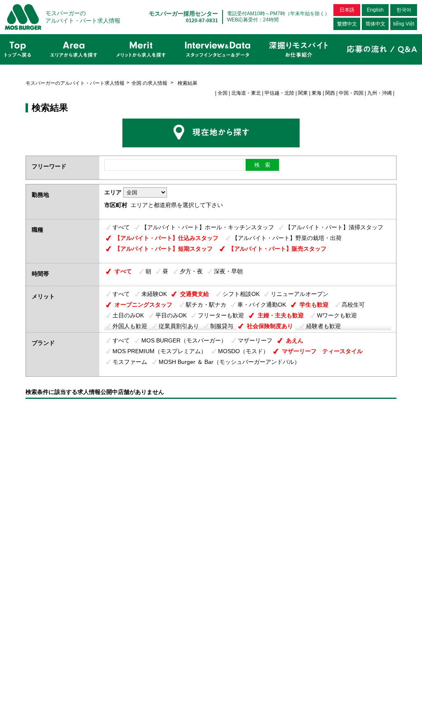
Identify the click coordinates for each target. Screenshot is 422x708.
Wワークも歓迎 (337, 315)
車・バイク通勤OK (261, 304)
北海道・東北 (246, 93)
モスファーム (130, 362)
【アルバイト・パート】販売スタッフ (277, 248)
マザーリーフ (255, 340)
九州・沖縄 (379, 93)
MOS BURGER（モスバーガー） (184, 340)
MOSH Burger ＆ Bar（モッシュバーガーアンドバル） (229, 362)
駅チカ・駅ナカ (206, 304)
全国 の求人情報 (150, 83)
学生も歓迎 (314, 304)
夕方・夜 (191, 271)
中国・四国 (351, 93)
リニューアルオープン (299, 294)
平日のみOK (171, 315)
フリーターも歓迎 (221, 315)
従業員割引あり (179, 326)
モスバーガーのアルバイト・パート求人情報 (75, 83)
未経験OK (154, 294)
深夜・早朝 (228, 271)
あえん (294, 340)
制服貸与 (221, 326)
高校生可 (353, 304)
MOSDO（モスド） (243, 351)
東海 (316, 93)
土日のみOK (128, 315)
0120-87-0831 (202, 20)
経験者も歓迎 (323, 326)
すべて (121, 227)
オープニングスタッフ (143, 304)
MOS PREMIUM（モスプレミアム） (159, 351)
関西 (330, 93)
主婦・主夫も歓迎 (281, 315)
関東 (303, 93)
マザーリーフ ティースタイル (322, 351)
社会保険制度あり (270, 326)
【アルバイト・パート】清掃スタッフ (334, 227)
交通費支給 (194, 294)
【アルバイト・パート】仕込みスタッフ (166, 238)
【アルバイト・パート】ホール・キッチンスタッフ (207, 227)
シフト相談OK (241, 294)
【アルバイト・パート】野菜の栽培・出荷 (287, 238)
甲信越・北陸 (279, 93)
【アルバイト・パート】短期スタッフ (164, 248)
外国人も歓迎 (130, 326)
